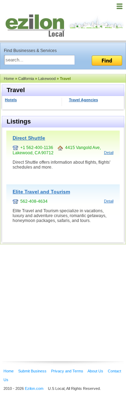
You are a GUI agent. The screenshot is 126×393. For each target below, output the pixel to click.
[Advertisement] (56, 292)
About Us (95, 371)
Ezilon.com (34, 388)
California (26, 78)
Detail (108, 152)
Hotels (11, 100)
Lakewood (47, 78)
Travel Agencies (83, 100)
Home (9, 78)
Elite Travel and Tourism (41, 191)
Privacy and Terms (67, 371)
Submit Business (32, 371)
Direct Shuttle (29, 138)
